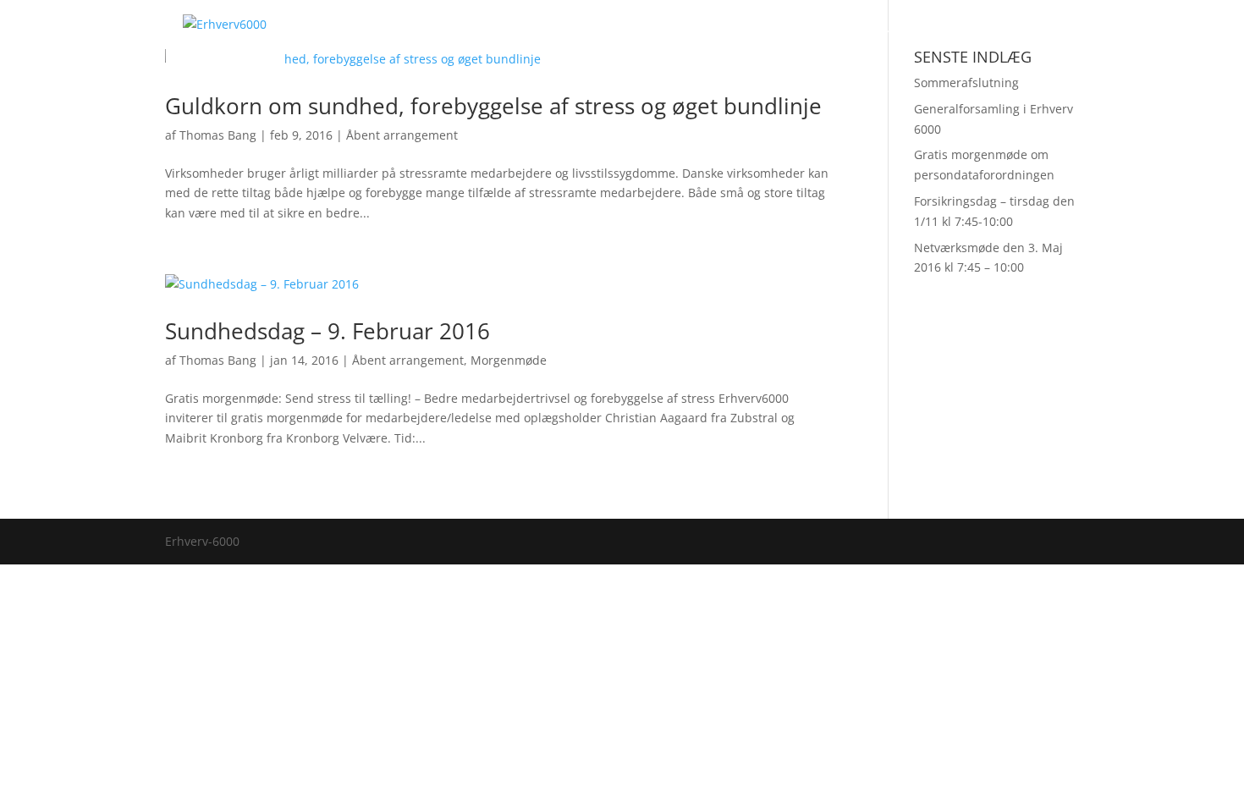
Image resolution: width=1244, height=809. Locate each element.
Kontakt (1022, 34)
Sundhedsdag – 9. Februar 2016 (327, 331)
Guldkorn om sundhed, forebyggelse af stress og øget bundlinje (493, 106)
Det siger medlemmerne (864, 34)
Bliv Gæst (642, 34)
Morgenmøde (509, 360)
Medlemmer (558, 34)
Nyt (966, 34)
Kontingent (723, 34)
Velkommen (467, 34)
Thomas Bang (217, 135)
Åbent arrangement (402, 135)
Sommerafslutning (966, 82)
